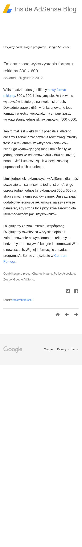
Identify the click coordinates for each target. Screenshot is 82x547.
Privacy (62, 349)
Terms (75, 349)
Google (48, 349)
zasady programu (22, 299)
